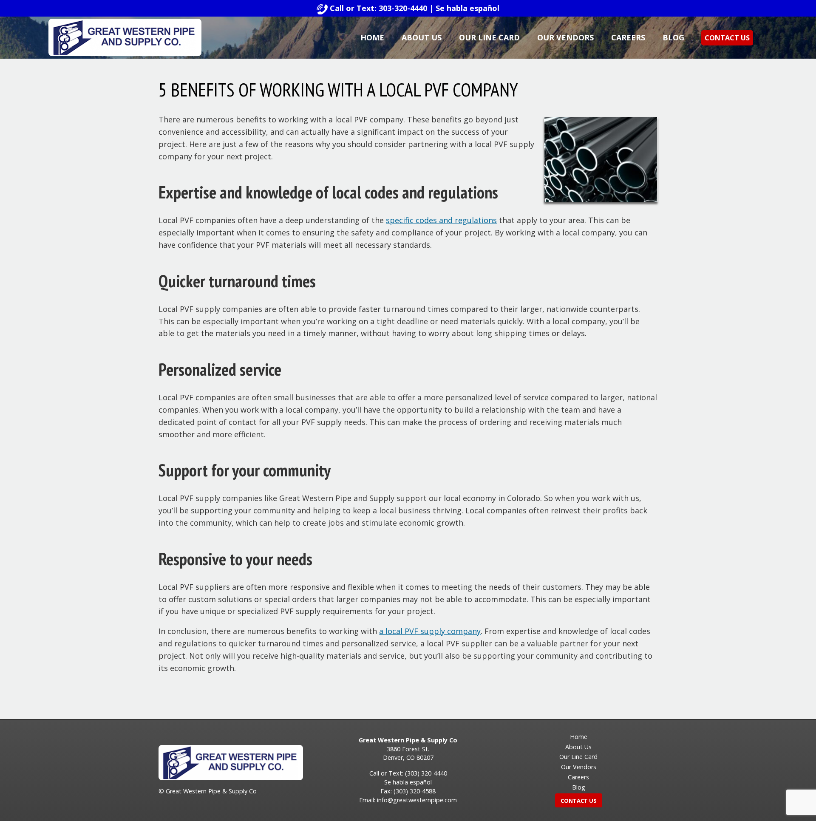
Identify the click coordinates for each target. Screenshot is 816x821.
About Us (422, 37)
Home (372, 37)
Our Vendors (565, 37)
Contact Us (727, 37)
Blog (673, 37)
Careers (628, 37)
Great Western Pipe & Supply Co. (124, 37)
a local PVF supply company (430, 631)
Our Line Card (489, 37)
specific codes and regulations (441, 220)
